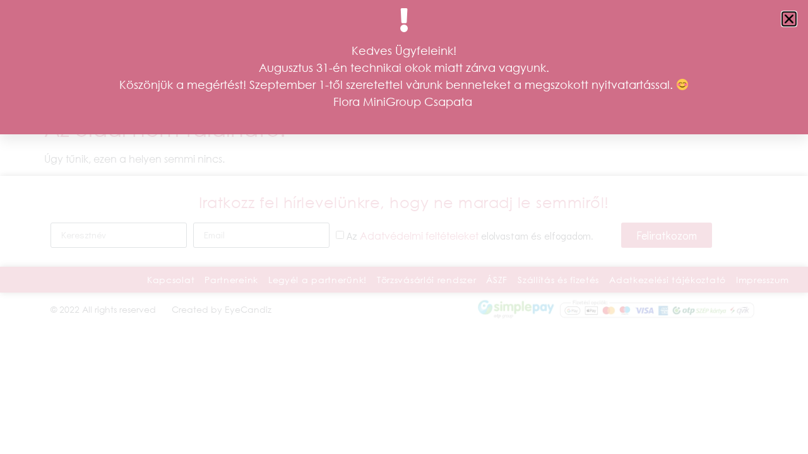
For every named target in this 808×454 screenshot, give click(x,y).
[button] (789, 19)
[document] (404, 227)
